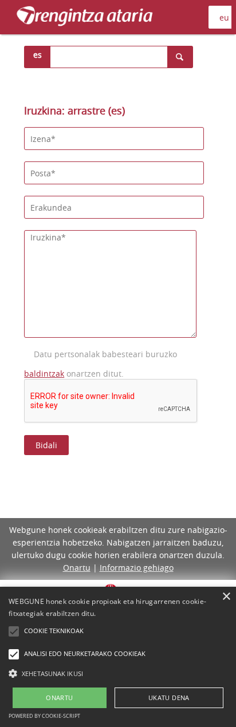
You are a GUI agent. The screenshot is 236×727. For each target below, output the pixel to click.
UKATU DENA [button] (169, 697)
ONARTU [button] (59, 697)
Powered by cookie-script (44, 716)
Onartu (77, 567)
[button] (118, 673)
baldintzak (44, 373)
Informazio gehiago (137, 567)
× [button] (226, 596)
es (37, 54)
